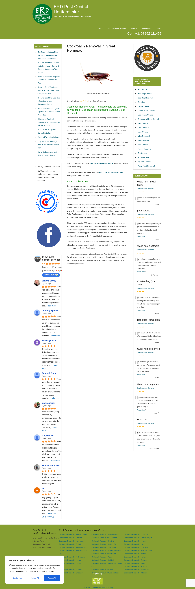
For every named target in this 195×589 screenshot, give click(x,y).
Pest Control (143, 145)
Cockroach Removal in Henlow (70, 560)
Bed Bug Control (144, 93)
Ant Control (142, 89)
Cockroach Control (145, 115)
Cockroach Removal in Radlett (70, 544)
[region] (34, 570)
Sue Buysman (49, 340)
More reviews (48, 517)
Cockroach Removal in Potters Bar (104, 544)
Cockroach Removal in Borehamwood (105, 534)
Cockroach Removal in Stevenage (104, 547)
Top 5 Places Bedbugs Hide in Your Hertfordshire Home (48, 144)
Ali (43, 488)
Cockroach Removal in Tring (134, 563)
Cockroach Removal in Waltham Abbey (138, 550)
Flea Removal (143, 128)
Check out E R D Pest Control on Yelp (97, 587)
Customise (17, 578)
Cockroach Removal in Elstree (70, 563)
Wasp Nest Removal (146, 166)
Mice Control (143, 132)
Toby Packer (48, 435)
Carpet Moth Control (146, 111)
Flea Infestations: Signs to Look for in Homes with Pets (49, 79)
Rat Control (142, 153)
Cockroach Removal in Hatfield (103, 541)
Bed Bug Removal (145, 98)
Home (100, 28)
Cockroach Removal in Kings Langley (72, 547)
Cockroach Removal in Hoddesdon (104, 538)
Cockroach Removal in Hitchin (135, 541)
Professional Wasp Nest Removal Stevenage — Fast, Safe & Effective (48, 55)
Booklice (141, 102)
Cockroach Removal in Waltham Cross (105, 573)
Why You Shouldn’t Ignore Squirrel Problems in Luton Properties (49, 111)
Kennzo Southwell (51, 465)
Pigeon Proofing (144, 149)
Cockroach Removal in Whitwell (135, 573)
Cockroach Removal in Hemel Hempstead (139, 538)
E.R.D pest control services (51, 258)
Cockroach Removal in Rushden (71, 570)
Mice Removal (144, 136)
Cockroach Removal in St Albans (136, 547)
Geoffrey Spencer (50, 311)
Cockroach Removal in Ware (102, 557)
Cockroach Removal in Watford (135, 554)
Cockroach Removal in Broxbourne (136, 570)
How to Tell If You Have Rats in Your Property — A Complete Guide (48, 90)
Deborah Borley (50, 373)
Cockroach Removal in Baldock (103, 560)
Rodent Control (144, 157)
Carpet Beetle (143, 106)
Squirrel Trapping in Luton (49, 137)
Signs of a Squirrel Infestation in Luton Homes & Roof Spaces (49, 122)
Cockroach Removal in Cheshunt (71, 573)
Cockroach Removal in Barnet (102, 570)
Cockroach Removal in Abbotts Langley (73, 534)
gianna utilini (48, 403)
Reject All (35, 578)
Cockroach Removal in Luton (134, 544)
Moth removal (143, 140)
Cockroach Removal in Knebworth (104, 554)
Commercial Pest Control (148, 119)
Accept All (52, 578)
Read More (141, 236)
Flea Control (143, 123)
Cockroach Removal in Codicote (135, 560)
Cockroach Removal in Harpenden (71, 541)
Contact (158, 28)
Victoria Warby (49, 281)
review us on (50, 275)
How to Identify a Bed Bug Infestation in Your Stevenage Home (49, 101)
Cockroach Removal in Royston (135, 566)
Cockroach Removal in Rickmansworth (73, 557)
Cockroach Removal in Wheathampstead (106, 550)
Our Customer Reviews (117, 28)
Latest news (146, 28)
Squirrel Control (144, 162)
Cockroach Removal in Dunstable (136, 534)
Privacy (134, 28)
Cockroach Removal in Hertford (70, 538)
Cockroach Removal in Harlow (135, 557)
